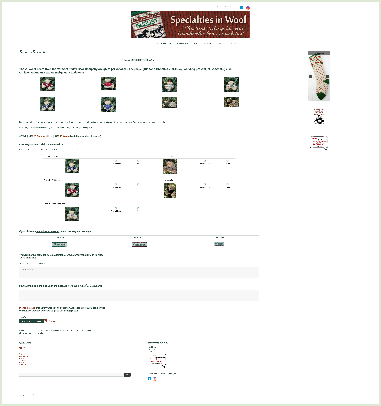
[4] (321, 99)
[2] (317, 99)
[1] (315, 99)
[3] (319, 99)
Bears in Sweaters (183, 43)
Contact (233, 43)
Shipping (22, 354)
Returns (21, 358)
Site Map (22, 360)
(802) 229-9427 (231, 7)
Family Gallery (208, 43)
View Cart (52, 321)
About (221, 43)
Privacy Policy (23, 356)
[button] (310, 76)
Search (127, 375)
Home (145, 43)
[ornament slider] (319, 76)
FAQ (196, 43)
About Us (22, 362)
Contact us (22, 364)
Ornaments (166, 43)
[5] (323, 99)
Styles (153, 43)
